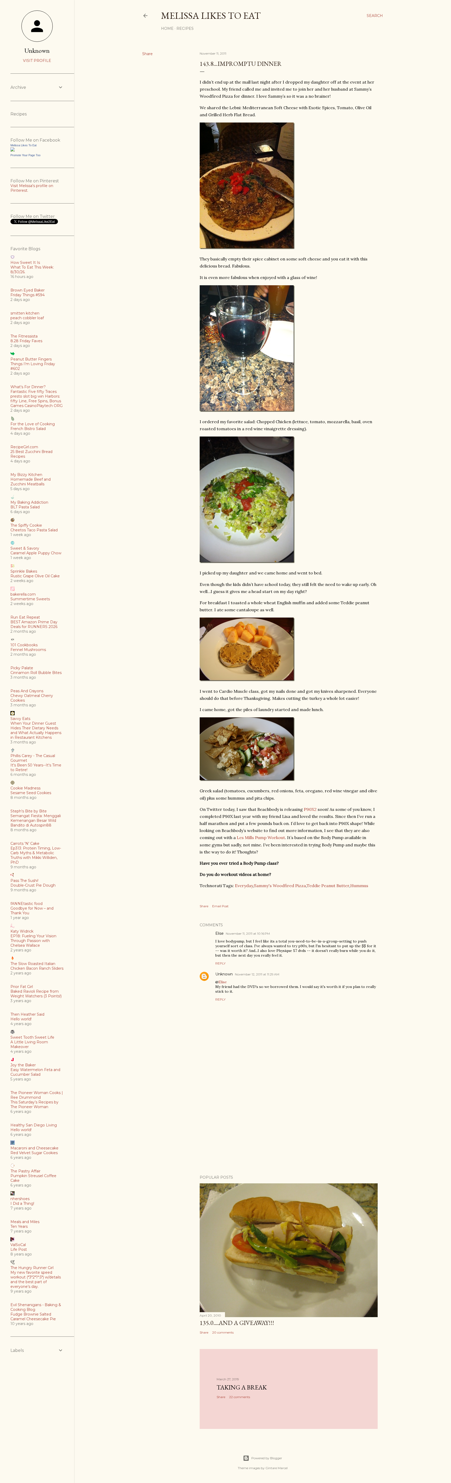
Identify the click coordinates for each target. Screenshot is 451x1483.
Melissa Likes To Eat (211, 15)
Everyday (244, 885)
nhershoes (19, 1198)
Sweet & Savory (24, 548)
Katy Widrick (21, 931)
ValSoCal (18, 1244)
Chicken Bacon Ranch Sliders (36, 968)
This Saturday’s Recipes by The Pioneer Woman (34, 1104)
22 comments (239, 1397)
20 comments (223, 1332)
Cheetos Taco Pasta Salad (34, 530)
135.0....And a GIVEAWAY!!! (237, 1323)
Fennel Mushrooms (28, 649)
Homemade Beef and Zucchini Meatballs (30, 481)
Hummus (359, 885)
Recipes (185, 28)
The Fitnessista (24, 336)
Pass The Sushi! (24, 880)
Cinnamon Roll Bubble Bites (36, 672)
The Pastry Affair (25, 1171)
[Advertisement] (289, 1125)
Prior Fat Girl (21, 986)
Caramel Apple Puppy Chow (35, 553)
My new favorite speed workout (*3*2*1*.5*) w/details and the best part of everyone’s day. (35, 1279)
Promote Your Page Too (25, 155)
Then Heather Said (27, 1014)
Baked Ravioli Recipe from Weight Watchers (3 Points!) (36, 993)
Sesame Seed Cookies (30, 792)
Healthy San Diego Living (33, 1125)
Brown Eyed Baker (27, 290)
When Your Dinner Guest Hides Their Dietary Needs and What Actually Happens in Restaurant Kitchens (35, 730)
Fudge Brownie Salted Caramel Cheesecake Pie (33, 1316)
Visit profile (37, 60)
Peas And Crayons (26, 691)
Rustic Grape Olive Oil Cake (35, 576)
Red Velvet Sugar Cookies (34, 1152)
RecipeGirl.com (24, 447)
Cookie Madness (25, 788)
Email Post (220, 906)
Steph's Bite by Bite (28, 811)
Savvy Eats (20, 718)
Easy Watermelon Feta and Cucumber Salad (35, 1072)
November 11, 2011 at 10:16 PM (248, 933)
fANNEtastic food (26, 903)
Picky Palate (21, 668)
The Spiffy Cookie (26, 525)
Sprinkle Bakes (23, 571)
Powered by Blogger (266, 1458)
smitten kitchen (24, 313)
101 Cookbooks (24, 645)
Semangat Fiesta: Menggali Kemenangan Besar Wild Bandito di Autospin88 (35, 820)
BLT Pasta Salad (25, 507)
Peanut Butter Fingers (31, 359)
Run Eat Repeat (25, 617)
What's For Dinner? (28, 387)
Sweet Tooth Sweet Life (32, 1037)
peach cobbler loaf (27, 318)
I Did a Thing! (22, 1203)
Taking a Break (242, 1387)
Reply (220, 963)
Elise (219, 933)
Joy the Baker (23, 1065)
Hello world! (21, 1019)
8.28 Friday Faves (26, 341)
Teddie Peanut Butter (328, 885)
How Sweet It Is (25, 262)
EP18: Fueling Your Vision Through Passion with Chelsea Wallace (33, 941)
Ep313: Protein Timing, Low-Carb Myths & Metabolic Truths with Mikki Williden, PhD (35, 855)
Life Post (18, 1249)
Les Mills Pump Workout (261, 837)
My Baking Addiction (29, 502)
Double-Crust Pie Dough (33, 885)
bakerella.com (23, 594)
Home (167, 28)
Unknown (224, 974)
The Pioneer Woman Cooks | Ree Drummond (36, 1095)
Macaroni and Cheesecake (34, 1148)
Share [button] (147, 53)
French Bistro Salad (28, 428)
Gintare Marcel (276, 1468)
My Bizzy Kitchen (26, 474)
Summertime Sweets (30, 599)
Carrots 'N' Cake (24, 843)
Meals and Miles (24, 1221)
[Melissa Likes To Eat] (12, 150)
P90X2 (310, 809)
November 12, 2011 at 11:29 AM (257, 974)
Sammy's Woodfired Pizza (280, 885)
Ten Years (19, 1226)
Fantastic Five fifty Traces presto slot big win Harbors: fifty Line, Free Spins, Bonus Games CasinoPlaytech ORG (36, 398)
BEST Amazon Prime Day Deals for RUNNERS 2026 (33, 624)
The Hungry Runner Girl (32, 1267)
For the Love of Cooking (32, 424)
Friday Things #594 (27, 295)
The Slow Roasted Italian (32, 963)
